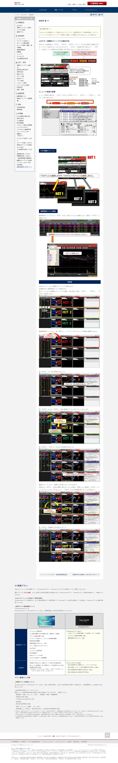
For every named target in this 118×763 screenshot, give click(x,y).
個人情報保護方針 (15, 741)
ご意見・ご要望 (71, 4)
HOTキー (20, 135)
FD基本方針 (23, 741)
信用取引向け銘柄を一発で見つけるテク (84, 574)
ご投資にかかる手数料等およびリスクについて (22, 744)
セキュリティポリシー (61, 741)
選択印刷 (95, 14)
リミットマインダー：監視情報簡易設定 (54, 574)
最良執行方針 (76, 741)
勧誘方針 (70, 741)
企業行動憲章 (84, 741)
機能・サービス (59, 10)
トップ (27, 10)
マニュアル (23, 14)
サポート (75, 10)
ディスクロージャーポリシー (48, 741)
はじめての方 (43, 10)
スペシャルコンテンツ (91, 10)
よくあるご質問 (81, 4)
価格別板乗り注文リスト (24, 167)
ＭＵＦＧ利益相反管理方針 (34, 741)
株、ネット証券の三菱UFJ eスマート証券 (20, 748)
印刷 (102, 14)
